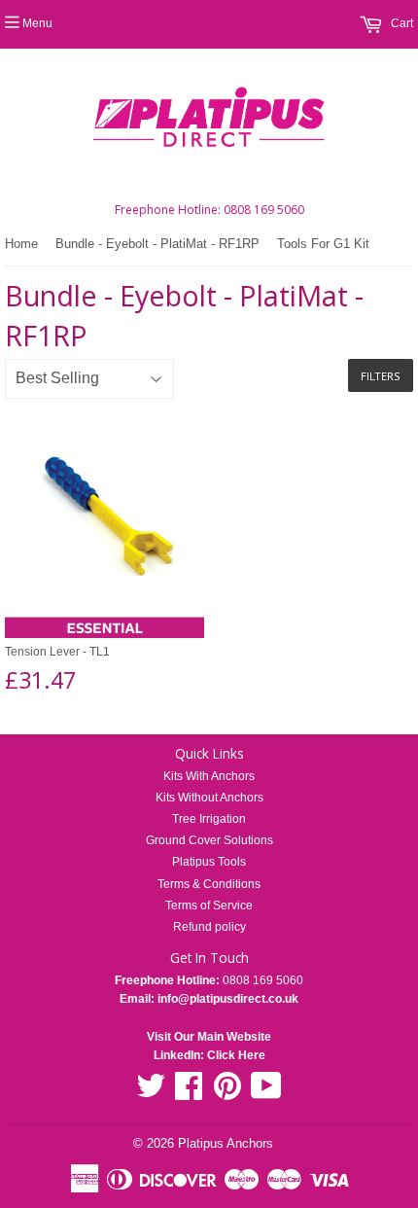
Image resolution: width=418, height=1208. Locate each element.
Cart (400, 23)
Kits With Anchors (209, 776)
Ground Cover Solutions (209, 840)
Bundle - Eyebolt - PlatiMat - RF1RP (157, 243)
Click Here (236, 1055)
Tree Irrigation (209, 819)
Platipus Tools (209, 862)
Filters (381, 376)
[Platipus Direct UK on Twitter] (150, 1093)
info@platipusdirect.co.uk (226, 999)
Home (21, 243)
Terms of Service (209, 905)
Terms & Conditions (209, 884)
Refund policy (209, 927)
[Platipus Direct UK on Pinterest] (227, 1093)
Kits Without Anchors (209, 797)
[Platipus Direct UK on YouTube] (266, 1093)
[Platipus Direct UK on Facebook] (188, 1093)
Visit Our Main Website (209, 1037)
